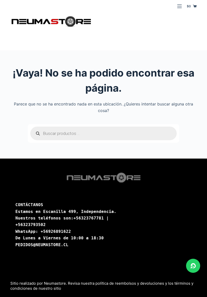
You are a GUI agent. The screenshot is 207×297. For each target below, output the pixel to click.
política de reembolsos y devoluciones (129, 283)
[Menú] (179, 6)
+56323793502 (30, 224)
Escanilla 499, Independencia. (79, 211)
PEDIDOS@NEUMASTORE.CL (41, 244)
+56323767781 (88, 218)
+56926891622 (56, 231)
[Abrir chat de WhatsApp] (193, 266)
